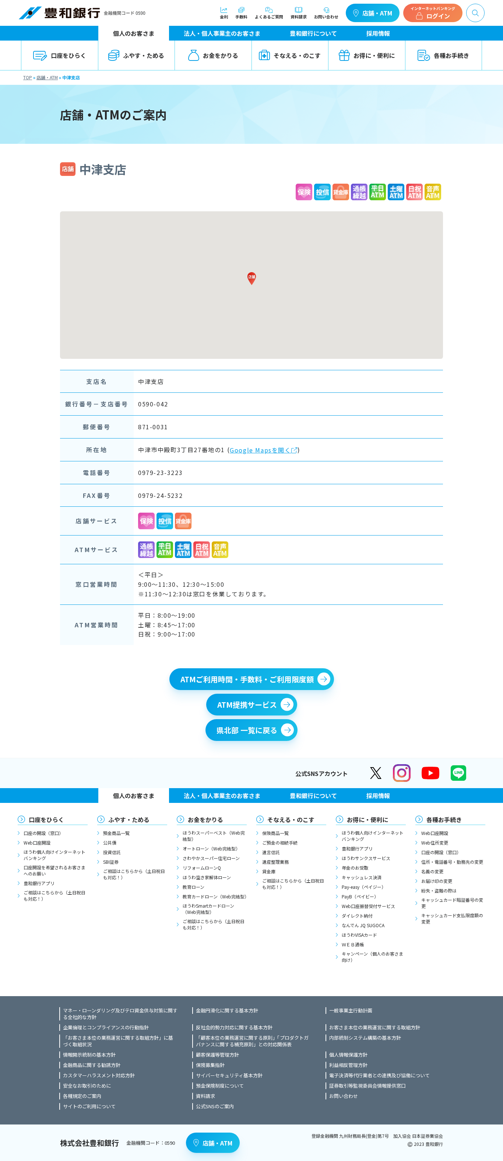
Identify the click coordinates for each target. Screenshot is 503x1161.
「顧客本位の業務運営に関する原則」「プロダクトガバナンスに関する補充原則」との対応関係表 (252, 1041)
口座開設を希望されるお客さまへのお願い (54, 870)
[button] (251, 278)
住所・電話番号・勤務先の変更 (452, 862)
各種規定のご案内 (82, 1096)
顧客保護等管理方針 (217, 1054)
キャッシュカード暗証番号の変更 (452, 903)
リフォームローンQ (202, 867)
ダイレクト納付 (357, 915)
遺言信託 (271, 852)
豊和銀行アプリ (39, 883)
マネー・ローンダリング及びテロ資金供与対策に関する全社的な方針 (120, 1013)
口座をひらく (68, 55)
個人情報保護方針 (348, 1054)
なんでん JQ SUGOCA (363, 925)
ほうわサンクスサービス (366, 858)
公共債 (109, 842)
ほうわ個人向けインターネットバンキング (54, 855)
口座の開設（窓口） (43, 833)
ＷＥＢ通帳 (353, 944)
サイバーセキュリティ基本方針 (229, 1075)
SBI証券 (111, 862)
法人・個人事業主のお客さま (222, 33)
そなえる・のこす (297, 55)
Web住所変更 (434, 842)
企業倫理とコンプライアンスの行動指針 (106, 1027)
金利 (224, 16)
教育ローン (193, 887)
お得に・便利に (374, 55)
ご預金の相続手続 (280, 842)
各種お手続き (451, 55)
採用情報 (378, 33)
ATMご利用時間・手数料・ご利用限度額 (247, 679)
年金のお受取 (355, 867)
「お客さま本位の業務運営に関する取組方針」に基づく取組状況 (118, 1041)
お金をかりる (220, 55)
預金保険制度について (220, 1085)
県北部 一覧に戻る (247, 730)
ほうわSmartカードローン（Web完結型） (208, 908)
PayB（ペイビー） (360, 896)
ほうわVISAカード (359, 935)
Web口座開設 (37, 842)
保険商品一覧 (275, 833)
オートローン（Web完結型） (211, 848)
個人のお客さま (133, 33)
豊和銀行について (313, 33)
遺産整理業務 (275, 862)
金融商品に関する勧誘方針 (91, 1065)
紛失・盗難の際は (439, 890)
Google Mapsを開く (260, 450)
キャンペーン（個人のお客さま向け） (372, 956)
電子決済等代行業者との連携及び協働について (379, 1075)
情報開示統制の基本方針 (89, 1054)
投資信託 (112, 852)
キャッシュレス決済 (361, 877)
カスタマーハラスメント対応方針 (99, 1075)
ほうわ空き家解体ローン (207, 877)
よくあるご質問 (269, 16)
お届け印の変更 (436, 881)
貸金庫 (268, 871)
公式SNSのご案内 (215, 1106)
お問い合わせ (326, 16)
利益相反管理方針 (348, 1065)
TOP (27, 77)
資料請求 (299, 16)
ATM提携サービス (247, 704)
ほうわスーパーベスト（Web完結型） (214, 835)
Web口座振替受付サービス (368, 906)
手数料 (241, 16)
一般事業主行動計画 (350, 1010)
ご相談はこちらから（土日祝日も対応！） (54, 895)
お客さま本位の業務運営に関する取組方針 (374, 1027)
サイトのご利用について (89, 1106)
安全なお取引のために (87, 1085)
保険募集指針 (210, 1065)
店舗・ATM (377, 12)
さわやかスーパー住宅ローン (211, 858)
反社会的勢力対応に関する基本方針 (234, 1027)
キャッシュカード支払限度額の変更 (452, 918)
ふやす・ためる (143, 55)
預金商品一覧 (116, 833)
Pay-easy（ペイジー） (364, 887)
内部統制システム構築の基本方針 (365, 1037)
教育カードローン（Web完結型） (215, 896)
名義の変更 (432, 871)
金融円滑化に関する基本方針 (227, 1010)
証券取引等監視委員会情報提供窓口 (367, 1085)
